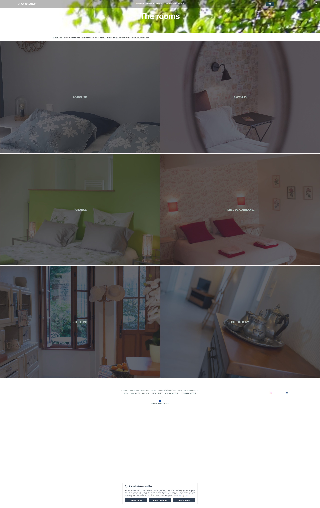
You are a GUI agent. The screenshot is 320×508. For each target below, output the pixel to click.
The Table (159, 4)
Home (126, 393)
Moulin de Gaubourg (27, 4)
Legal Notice (135, 393)
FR (161, 397)
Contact (145, 393)
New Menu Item (171, 4)
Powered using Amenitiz (160, 404)
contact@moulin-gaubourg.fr (184, 390)
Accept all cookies (184, 500)
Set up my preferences (160, 500)
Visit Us (181, 4)
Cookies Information (188, 393)
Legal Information (171, 393)
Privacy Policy (157, 393)
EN (158, 397)
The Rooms (150, 4)
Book (270, 4)
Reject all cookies (136, 500)
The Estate (140, 4)
